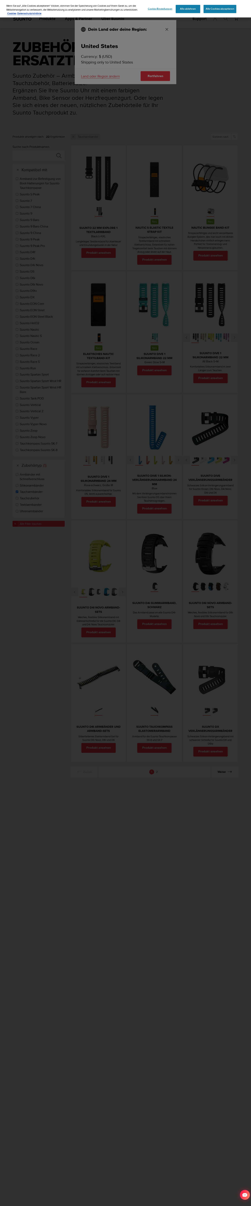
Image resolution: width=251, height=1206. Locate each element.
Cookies (11, 13)
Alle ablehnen (188, 8)
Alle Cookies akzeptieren (220, 8)
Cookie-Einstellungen (160, 8)
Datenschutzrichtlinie (29, 13)
